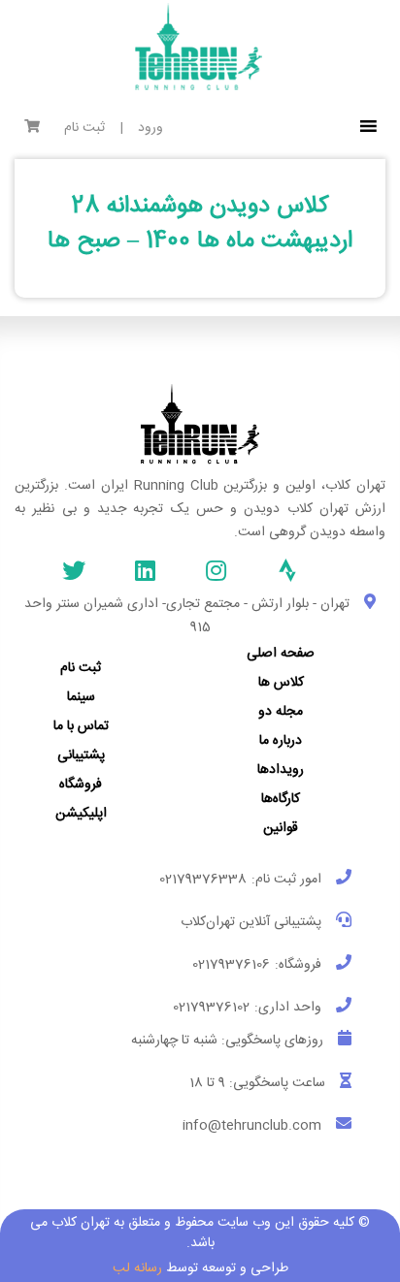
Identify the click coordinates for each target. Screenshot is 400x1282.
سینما (81, 697)
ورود (150, 128)
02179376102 (211, 1007)
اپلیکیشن (81, 813)
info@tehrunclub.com (252, 1126)
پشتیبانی (81, 755)
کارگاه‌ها (280, 799)
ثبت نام (84, 128)
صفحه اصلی (281, 653)
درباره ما (280, 741)
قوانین (280, 828)
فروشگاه (80, 784)
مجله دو (280, 711)
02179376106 (231, 965)
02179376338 (203, 879)
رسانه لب (137, 1268)
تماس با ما (81, 726)
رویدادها (280, 770)
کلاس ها (281, 682)
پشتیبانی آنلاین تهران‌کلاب (251, 922)
